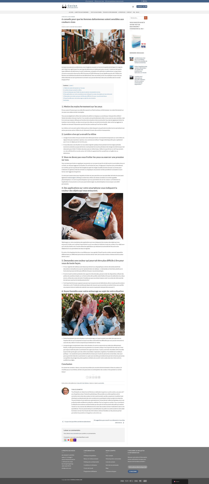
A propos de (121, 12)
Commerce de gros (111, 471)
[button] (133, 6)
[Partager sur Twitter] (90, 377)
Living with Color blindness (83, 383)
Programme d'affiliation (90, 471)
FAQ (134, 12)
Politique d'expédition (90, 455)
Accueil (71, 12)
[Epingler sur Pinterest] (96, 377)
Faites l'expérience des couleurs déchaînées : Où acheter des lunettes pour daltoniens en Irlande (141, 69)
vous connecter (74, 433)
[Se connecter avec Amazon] (71, 440)
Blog (137, 12)
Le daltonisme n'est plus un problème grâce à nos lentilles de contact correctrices (141, 60)
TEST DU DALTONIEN (96, 12)
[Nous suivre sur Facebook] (141, 1)
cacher (70, 85)
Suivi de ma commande (112, 465)
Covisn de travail (88, 468)
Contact (129, 12)
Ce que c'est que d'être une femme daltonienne (77, 421)
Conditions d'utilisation (90, 465)
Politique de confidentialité (91, 462)
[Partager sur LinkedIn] (99, 377)
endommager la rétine (74, 177)
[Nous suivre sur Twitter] (143, 1)
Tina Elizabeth (78, 26)
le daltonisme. (109, 71)
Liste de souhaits (110, 462)
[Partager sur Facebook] (87, 377)
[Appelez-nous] (146, 1)
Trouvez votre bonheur (110, 12)
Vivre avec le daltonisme (68, 16)
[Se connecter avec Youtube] (68, 440)
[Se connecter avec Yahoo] (74, 440)
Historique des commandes (113, 459)
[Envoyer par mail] (93, 377)
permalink (101, 383)
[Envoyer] (145, 17)
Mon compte (109, 455)
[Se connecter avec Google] (65, 440)
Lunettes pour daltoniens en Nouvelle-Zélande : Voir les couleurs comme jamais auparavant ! (140, 80)
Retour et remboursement (91, 459)
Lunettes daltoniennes (81, 12)
